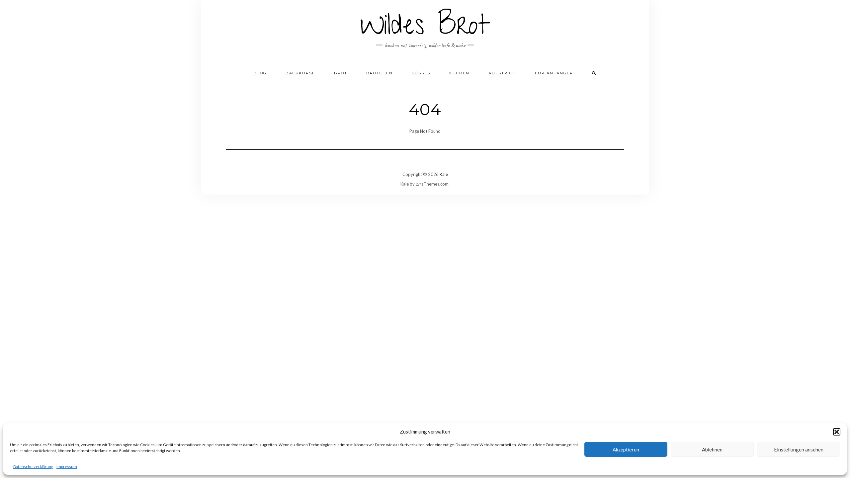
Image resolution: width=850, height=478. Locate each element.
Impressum (66, 466)
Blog (260, 73)
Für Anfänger (554, 73)
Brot (340, 73)
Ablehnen (712, 449)
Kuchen (459, 73)
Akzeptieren (626, 449)
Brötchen (379, 73)
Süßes (421, 73)
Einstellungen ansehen (798, 449)
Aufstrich (502, 73)
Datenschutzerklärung (33, 466)
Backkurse (300, 73)
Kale (444, 174)
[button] (836, 432)
